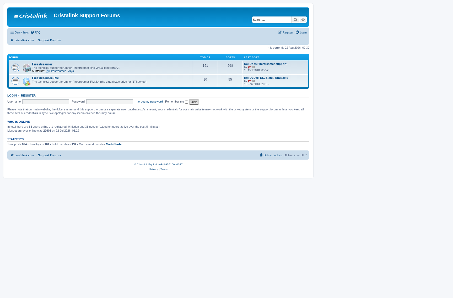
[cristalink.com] (31, 17)
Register (28, 95)
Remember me (175, 101)
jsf (249, 67)
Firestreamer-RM (45, 78)
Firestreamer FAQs (61, 70)
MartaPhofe (114, 144)
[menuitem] (35, 32)
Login (12, 95)
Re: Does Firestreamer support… (266, 63)
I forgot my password (149, 101)
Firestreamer (42, 64)
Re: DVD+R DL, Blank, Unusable (266, 77)
